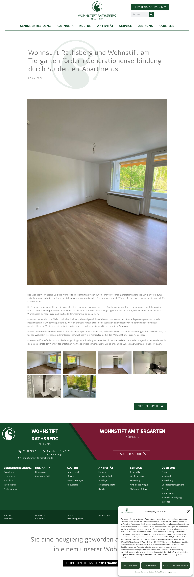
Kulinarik (65, 26)
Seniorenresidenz (35, 26)
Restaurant (41, 472)
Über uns (145, 26)
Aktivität (105, 26)
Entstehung (167, 480)
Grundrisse (9, 472)
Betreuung (135, 480)
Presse (165, 489)
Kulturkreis (72, 485)
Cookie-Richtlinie (141, 572)
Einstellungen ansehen (175, 565)
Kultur (85, 26)
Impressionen (168, 493)
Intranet (166, 502)
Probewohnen (10, 489)
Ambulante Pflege (139, 485)
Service (125, 26)
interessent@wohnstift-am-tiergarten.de (83, 335)
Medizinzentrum (138, 476)
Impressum (171, 572)
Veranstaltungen (75, 480)
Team (164, 472)
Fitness (102, 472)
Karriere (166, 26)
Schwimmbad (105, 476)
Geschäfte (135, 472)
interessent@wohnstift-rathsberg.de (147, 331)
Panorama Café (42, 476)
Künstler (71, 476)
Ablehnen (151, 565)
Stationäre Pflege (138, 489)
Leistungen (9, 476)
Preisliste (8, 480)
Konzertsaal (73, 472)
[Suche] (151, 14)
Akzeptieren (130, 565)
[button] (188, 511)
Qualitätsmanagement (173, 485)
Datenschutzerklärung (157, 572)
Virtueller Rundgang (172, 497)
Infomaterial (10, 485)
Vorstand (166, 476)
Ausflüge (102, 480)
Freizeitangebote (106, 485)
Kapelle (102, 489)
